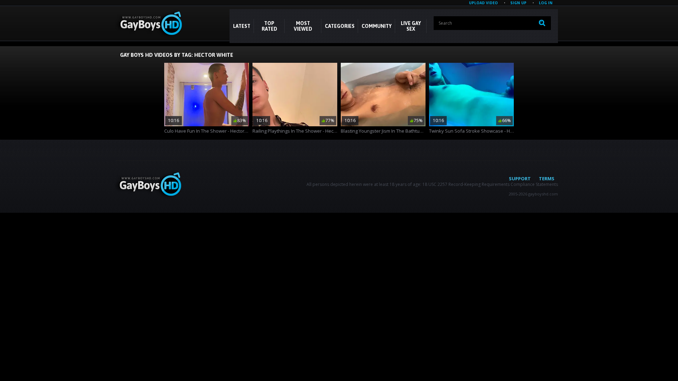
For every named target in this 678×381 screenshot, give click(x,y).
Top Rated (269, 26)
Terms (546, 178)
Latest (241, 26)
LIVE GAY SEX (411, 26)
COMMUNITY (377, 26)
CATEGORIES (340, 26)
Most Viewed (303, 26)
